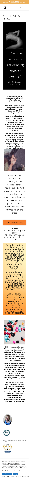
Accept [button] (15, 474)
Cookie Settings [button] (7, 474)
